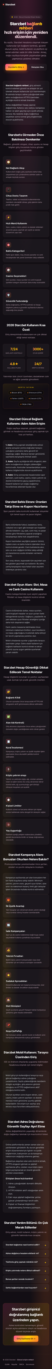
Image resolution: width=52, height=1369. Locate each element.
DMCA (21, 1364)
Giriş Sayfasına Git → (26, 1339)
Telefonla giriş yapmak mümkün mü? (22, 1262)
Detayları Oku (37, 67)
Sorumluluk (30, 1364)
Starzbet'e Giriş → (16, 67)
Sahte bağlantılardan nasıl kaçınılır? (21, 1288)
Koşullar (14, 1364)
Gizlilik (7, 1364)
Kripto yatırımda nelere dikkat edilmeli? (23, 1270)
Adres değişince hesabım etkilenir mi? (22, 1253)
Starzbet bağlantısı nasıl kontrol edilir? (23, 1245)
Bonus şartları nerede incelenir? (20, 1279)
